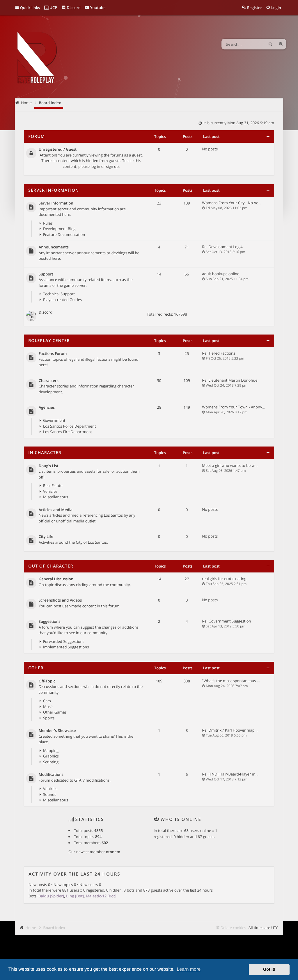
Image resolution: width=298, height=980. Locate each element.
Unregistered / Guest (58, 149)
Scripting (50, 761)
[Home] (36, 58)
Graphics (51, 756)
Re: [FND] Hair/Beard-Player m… (230, 774)
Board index (54, 927)
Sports (48, 718)
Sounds (49, 794)
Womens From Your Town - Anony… (233, 407)
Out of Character (50, 566)
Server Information (53, 190)
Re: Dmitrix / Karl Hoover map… (230, 730)
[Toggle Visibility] (268, 136)
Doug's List (48, 466)
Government (54, 420)
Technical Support (59, 293)
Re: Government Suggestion (226, 621)
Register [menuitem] (254, 7)
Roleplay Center (49, 341)
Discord (46, 312)
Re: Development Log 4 (222, 246)
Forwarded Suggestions (63, 641)
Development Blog (59, 228)
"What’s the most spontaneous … (231, 680)
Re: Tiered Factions (218, 353)
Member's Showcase (57, 730)
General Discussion (56, 579)
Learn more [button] (189, 969)
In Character (44, 453)
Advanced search (281, 44)
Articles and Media (55, 510)
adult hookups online (220, 273)
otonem (113, 851)
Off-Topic (47, 681)
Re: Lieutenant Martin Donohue (229, 380)
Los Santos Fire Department (67, 431)
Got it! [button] (269, 969)
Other (35, 668)
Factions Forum (53, 353)
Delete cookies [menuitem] (233, 927)
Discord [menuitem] (73, 7)
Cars (47, 700)
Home (30, 927)
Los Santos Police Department (69, 426)
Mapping (50, 750)
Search (270, 44)
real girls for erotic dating (224, 578)
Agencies (47, 407)
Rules (48, 223)
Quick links (30, 7)
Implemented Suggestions (66, 647)
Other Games (55, 712)
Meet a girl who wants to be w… (230, 465)
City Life (46, 536)
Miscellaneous (55, 496)
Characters (48, 380)
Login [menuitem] (276, 7)
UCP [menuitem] (53, 7)
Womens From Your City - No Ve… (231, 202)
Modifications (51, 774)
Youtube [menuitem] (97, 7)
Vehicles (50, 491)
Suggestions (50, 621)
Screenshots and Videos (60, 600)
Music (48, 706)
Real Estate (52, 485)
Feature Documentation (64, 234)
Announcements (54, 247)
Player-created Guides (62, 299)
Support (46, 274)
